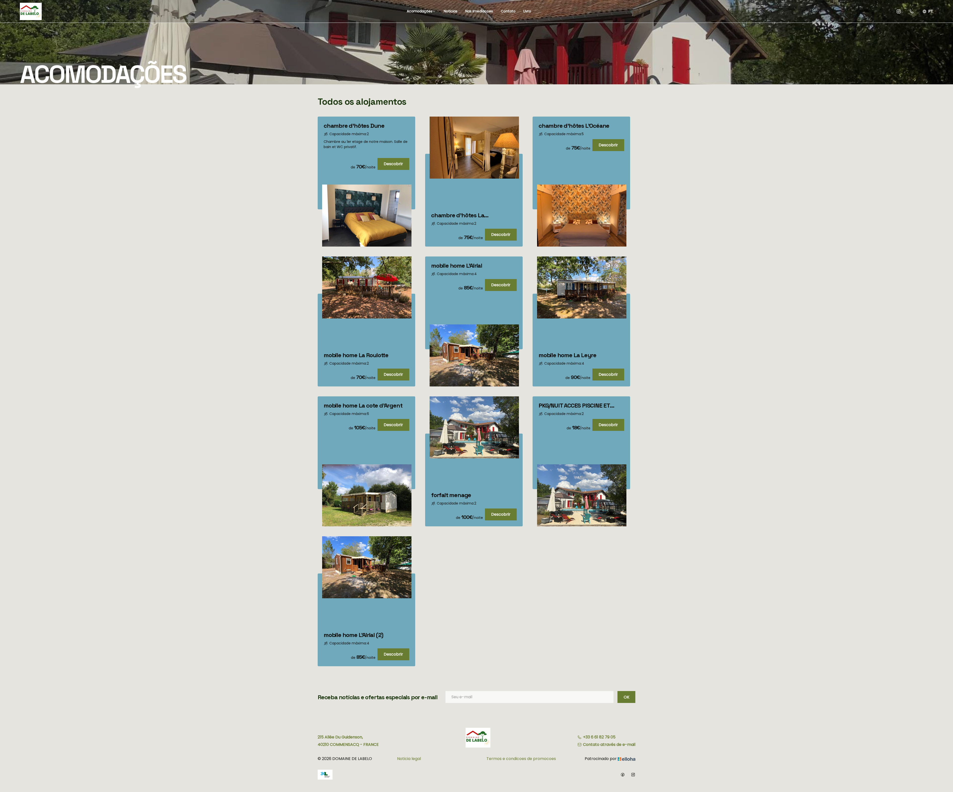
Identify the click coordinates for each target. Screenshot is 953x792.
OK (626, 697)
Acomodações (419, 11)
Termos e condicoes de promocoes (521, 758)
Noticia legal (409, 758)
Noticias (450, 11)
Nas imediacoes (479, 11)
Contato (508, 11)
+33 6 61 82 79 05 (599, 737)
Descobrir (393, 164)
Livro (527, 11)
